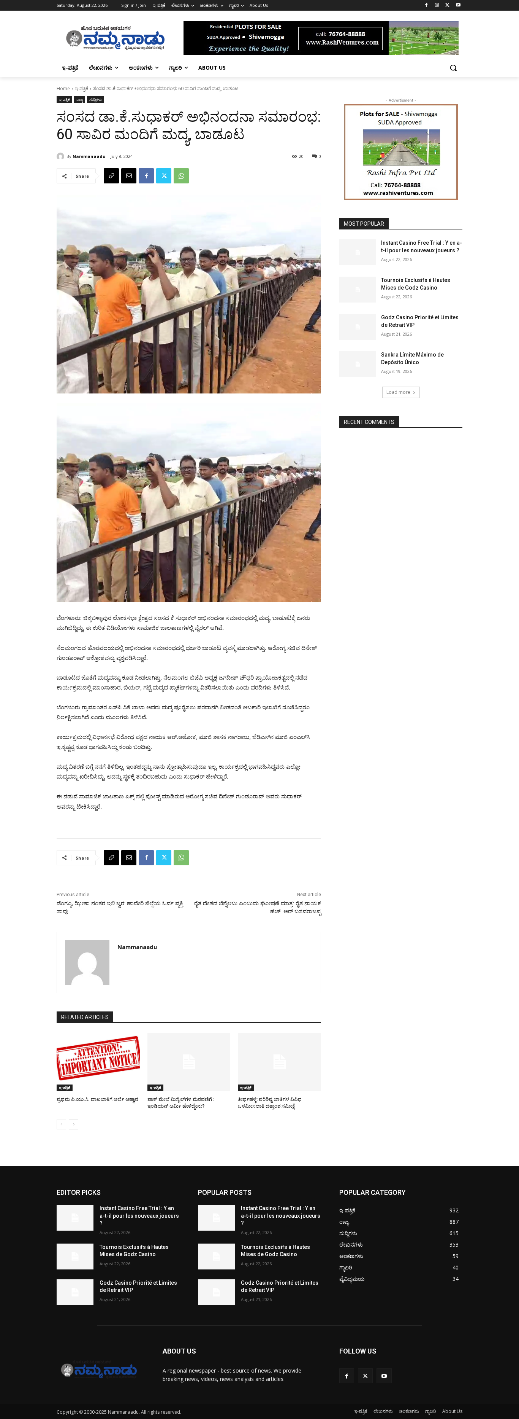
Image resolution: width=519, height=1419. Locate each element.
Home (63, 88)
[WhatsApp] (181, 175)
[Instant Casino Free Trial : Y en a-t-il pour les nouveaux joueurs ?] (357, 252)
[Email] (128, 175)
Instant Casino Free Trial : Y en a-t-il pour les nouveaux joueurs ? (139, 1215)
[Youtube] (458, 5)
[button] (453, 68)
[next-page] (73, 1124)
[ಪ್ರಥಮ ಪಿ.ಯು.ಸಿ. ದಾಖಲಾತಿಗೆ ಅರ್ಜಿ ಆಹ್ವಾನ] (98, 1062)
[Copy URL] (111, 175)
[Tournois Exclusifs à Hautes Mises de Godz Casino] (357, 290)
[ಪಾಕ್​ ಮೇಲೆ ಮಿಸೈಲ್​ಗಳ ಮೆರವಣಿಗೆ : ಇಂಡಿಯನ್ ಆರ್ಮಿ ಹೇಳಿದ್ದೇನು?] (189, 1062)
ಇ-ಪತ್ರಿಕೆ (81, 88)
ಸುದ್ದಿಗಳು (95, 99)
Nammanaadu (89, 156)
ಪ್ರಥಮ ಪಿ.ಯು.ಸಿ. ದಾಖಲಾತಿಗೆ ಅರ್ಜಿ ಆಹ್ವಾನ (97, 1099)
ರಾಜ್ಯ (79, 99)
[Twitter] (447, 5)
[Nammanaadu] (61, 156)
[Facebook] (426, 5)
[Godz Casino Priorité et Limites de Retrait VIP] (357, 327)
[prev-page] (61, 1124)
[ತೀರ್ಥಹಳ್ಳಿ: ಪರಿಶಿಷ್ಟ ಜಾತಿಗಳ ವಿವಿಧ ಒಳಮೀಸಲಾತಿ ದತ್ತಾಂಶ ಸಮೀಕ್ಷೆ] (279, 1062)
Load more (398, 392)
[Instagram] (437, 5)
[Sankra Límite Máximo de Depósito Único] (357, 364)
